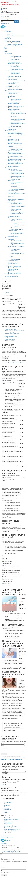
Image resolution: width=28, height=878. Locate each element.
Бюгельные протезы (12, 230)
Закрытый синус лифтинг (17, 149)
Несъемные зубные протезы (14, 202)
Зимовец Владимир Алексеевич (14, 42)
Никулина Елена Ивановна (13, 45)
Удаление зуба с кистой (16, 95)
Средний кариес (14, 57)
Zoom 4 (12, 256)
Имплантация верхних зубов (14, 165)
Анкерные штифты (15, 72)
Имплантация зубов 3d (13, 139)
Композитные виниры (13, 236)
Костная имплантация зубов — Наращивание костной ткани (15, 157)
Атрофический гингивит (16, 170)
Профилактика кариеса (13, 275)
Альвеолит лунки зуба (16, 120)
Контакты (6, 51)
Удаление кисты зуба (13, 93)
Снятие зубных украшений (14, 77)
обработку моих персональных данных (14, 362)
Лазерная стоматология (13, 92)
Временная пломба (15, 67)
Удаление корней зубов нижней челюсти (14, 330)
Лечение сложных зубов (13, 86)
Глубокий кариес (15, 59)
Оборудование (7, 38)
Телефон (3, 870)
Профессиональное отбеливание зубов (15, 258)
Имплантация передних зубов (15, 160)
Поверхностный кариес (16, 56)
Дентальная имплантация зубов (15, 152)
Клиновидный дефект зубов (14, 76)
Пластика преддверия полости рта (16, 106)
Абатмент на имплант (16, 209)
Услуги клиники (4, 30)
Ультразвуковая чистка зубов (17, 243)
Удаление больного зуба (16, 122)
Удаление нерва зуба (16, 126)
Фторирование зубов (13, 262)
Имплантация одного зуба (14, 132)
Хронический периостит (16, 99)
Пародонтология (9, 167)
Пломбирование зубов (13, 65)
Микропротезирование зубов (17, 227)
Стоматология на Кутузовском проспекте (11, 851)
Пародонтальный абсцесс (14, 166)
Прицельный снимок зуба (14, 267)
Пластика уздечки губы (13, 103)
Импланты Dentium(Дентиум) (15, 143)
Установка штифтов (12, 70)
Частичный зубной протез (14, 216)
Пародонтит (10, 180)
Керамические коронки (16, 203)
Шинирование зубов (12, 192)
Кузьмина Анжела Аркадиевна (14, 41)
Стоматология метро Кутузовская (10, 852)
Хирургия (7, 90)
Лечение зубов (8, 53)
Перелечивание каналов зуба (15, 63)
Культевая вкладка (12, 197)
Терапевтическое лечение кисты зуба (17, 80)
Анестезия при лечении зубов (12, 87)
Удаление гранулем (12, 129)
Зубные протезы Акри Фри (17, 229)
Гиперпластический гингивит (17, 175)
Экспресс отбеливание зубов (17, 253)
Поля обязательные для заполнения (10, 756)
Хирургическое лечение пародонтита (16, 185)
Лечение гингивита (12, 169)
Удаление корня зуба (16, 125)
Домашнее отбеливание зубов (18, 255)
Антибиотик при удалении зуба (18, 123)
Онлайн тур (6, 808)
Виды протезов (11, 200)
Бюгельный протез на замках (17, 232)
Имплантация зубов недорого (15, 155)
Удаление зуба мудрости (11, 332)
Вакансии (6, 801)
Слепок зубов (11, 196)
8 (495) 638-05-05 (5, 16)
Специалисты (7, 40)
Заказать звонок (5, 23)
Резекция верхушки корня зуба (18, 119)
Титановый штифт (15, 73)
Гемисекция (10, 105)
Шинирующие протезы (16, 235)
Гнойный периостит (15, 102)
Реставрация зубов (12, 263)
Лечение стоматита (12, 79)
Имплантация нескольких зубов (15, 133)
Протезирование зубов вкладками (16, 199)
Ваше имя (3, 867)
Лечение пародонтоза (13, 190)
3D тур (5, 50)
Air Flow (12, 245)
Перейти (4, 784)
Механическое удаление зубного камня (16, 241)
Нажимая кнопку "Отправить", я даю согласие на (14, 361)
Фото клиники (10, 32)
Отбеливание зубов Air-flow (17, 252)
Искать (16, 21)
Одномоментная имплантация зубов (16, 159)
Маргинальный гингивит (16, 177)
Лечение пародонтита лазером (18, 187)
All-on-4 (9, 137)
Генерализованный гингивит (17, 173)
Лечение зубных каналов (14, 62)
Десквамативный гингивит (17, 172)
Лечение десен (11, 83)
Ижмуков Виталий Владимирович (14, 44)
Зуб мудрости (14, 116)
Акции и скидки (7, 809)
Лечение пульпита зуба (13, 60)
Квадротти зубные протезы (17, 233)
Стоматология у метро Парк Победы (10, 850)
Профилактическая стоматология (13, 273)
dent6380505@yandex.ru (7, 19)
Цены (5, 47)
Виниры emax (14, 210)
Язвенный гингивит (15, 179)
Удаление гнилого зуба (16, 112)
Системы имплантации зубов (15, 162)
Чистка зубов (11, 239)
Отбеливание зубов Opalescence (15, 249)
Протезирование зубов (10, 195)
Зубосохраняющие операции (15, 127)
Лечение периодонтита (13, 82)
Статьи (8, 34)
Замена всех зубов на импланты (15, 153)
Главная (7, 292)
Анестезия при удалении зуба (15, 89)
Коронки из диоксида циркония (18, 212)
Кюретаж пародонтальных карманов (16, 193)
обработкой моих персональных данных (11, 759)
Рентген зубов (11, 270)
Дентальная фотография (14, 272)
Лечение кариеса (12, 55)
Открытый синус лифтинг (17, 147)
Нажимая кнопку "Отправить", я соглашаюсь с (13, 758)
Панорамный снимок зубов (14, 266)
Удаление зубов (11, 110)
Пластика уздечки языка (13, 109)
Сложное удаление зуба (19, 117)
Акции (5, 48)
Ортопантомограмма (13, 269)
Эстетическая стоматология (11, 237)
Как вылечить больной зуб (14, 85)
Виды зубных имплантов (13, 150)
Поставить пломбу (15, 66)
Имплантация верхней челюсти (15, 163)
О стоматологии (7, 31)
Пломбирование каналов (17, 69)
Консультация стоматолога (11, 276)
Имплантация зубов (9, 130)
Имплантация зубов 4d (13, 140)
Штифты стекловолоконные (17, 75)
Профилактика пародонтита (17, 189)
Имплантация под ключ (13, 142)
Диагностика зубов (9, 265)
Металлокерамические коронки (18, 205)
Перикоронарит (11, 96)
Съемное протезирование (14, 217)
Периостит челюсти (12, 97)
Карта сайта (4, 843)
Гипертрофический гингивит (17, 176)
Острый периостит (15, 100)
